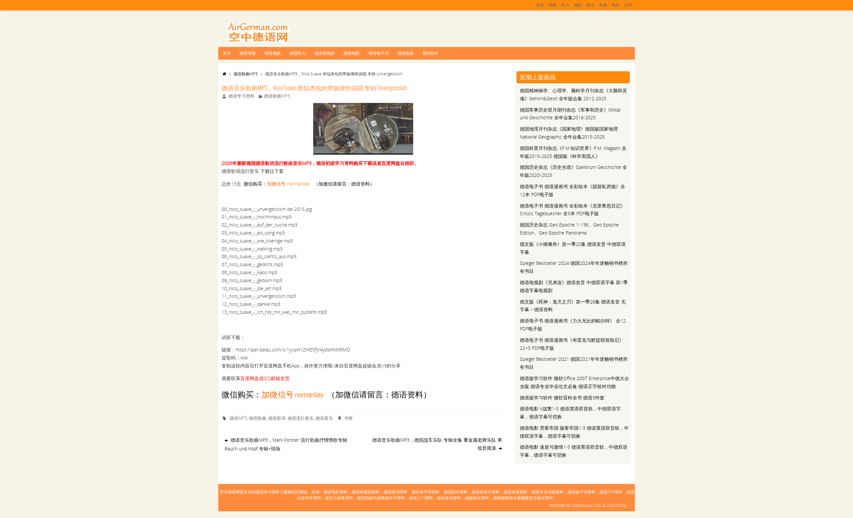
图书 (590, 5)
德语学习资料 (242, 96)
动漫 (540, 5)
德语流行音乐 (301, 418)
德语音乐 (324, 418)
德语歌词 (277, 418)
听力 (565, 5)
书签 (348, 418)
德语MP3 (238, 418)
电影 (616, 5)
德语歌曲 (257, 418)
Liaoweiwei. (617, 505)
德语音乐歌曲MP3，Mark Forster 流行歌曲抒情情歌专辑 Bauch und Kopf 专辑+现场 (286, 444)
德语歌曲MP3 (246, 73)
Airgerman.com (587, 505)
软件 (628, 5)
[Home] (224, 73)
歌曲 (603, 5)
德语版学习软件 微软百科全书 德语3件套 (562, 397)
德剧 (578, 5)
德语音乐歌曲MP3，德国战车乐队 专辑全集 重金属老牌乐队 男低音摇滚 (437, 444)
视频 (552, 5)
